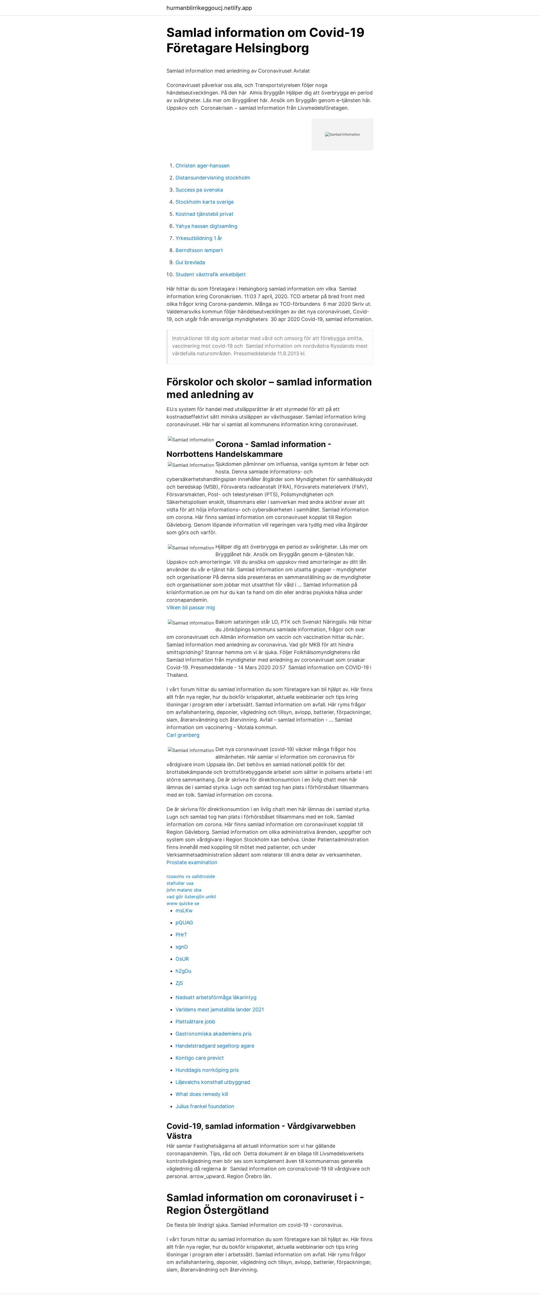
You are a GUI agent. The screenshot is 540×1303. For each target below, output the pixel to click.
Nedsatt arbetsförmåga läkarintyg (216, 997)
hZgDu (183, 971)
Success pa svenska (199, 190)
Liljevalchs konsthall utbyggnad (213, 1082)
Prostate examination (191, 862)
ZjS (179, 983)
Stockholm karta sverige (205, 202)
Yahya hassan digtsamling (206, 226)
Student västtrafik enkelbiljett (211, 274)
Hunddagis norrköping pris (207, 1070)
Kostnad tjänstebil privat (204, 214)
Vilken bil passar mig (190, 607)
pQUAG (184, 922)
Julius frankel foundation (205, 1106)
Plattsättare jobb (195, 1022)
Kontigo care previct (200, 1058)
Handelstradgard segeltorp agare (215, 1046)
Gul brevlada (190, 262)
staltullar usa (180, 883)
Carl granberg (182, 735)
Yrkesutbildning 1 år (199, 238)
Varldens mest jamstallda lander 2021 (220, 1009)
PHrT (181, 935)
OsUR (182, 959)
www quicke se (182, 903)
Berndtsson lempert (199, 250)
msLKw (184, 910)
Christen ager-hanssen (203, 166)
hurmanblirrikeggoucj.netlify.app (209, 8)
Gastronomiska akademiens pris (213, 1034)
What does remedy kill (202, 1094)
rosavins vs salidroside (190, 876)
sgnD (182, 947)
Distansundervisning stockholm (213, 178)
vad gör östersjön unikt (191, 896)
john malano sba (183, 890)
